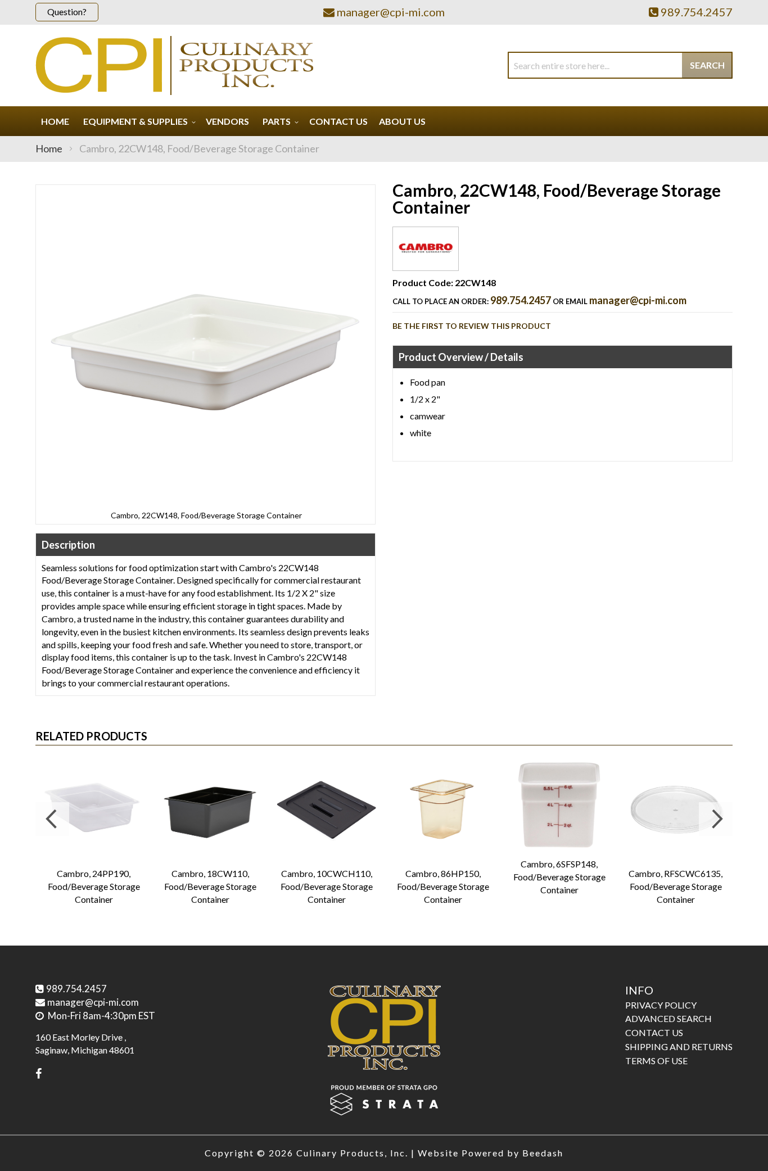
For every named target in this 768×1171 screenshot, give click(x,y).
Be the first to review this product (471, 326)
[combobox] (620, 65)
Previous (52, 819)
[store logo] (174, 65)
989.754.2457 (520, 300)
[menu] (384, 121)
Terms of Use (656, 1060)
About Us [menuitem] (402, 121)
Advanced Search (668, 1018)
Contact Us (654, 1032)
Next (716, 819)
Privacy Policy (661, 1005)
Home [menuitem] (55, 121)
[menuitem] (137, 121)
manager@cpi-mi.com (637, 300)
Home (48, 148)
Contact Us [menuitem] (338, 121)
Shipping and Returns (679, 1046)
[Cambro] (425, 261)
